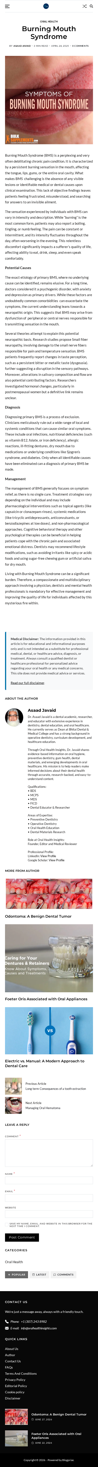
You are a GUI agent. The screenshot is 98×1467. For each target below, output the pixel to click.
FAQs (9, 1367)
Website (10, 1207)
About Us (11, 1349)
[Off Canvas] (7, 6)
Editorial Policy (16, 1386)
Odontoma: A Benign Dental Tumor (38, 916)
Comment (13, 1136)
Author (10, 1355)
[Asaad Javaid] (14, 717)
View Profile (48, 856)
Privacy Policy (15, 1380)
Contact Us (13, 1361)
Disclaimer (13, 1398)
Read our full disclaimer (27, 683)
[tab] (16, 1274)
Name (10, 1173)
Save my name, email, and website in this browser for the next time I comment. (51, 1224)
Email (10, 1191)
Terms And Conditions (21, 1373)
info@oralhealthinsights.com (39, 1328)
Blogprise (68, 1460)
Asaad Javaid (22, 45)
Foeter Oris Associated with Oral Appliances (46, 999)
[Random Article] (85, 6)
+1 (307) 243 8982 (34, 1321)
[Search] (91, 6)
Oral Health (49, 21)
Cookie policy (14, 1392)
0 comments (80, 45)
